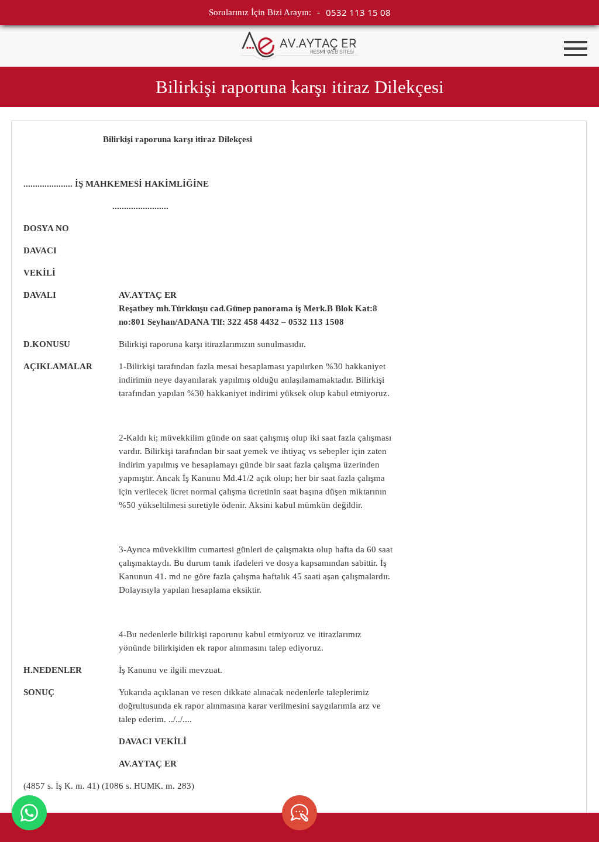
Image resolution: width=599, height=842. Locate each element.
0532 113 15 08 (358, 12)
